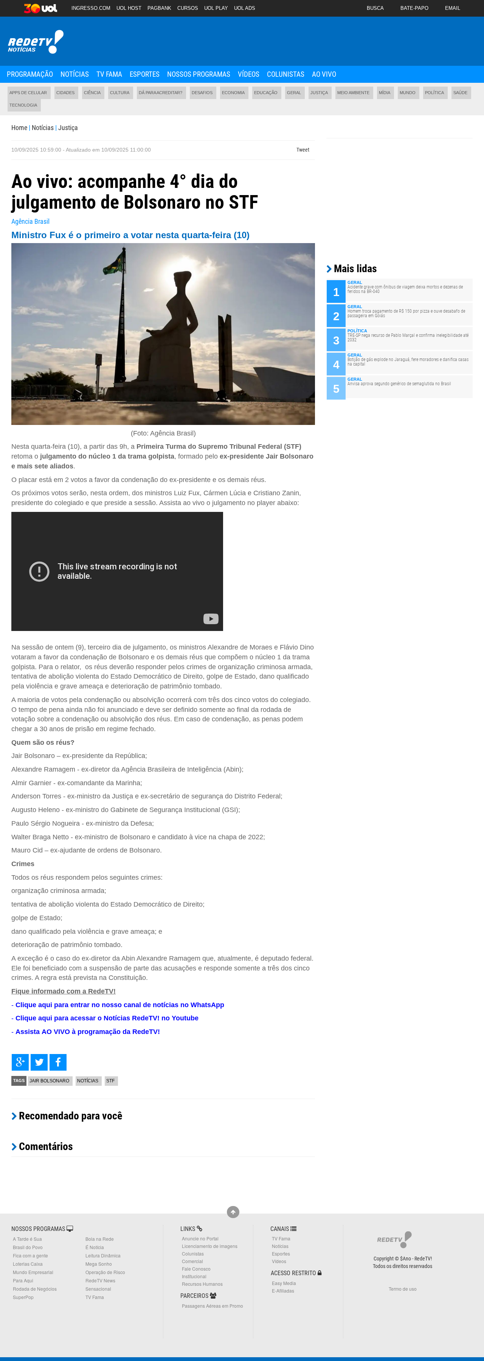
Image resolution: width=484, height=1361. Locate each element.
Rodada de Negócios (35, 1288)
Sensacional (98, 1288)
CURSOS (187, 8)
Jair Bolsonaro (49, 1081)
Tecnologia (23, 105)
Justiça (319, 92)
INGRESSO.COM (90, 8)
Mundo (408, 92)
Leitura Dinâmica (103, 1255)
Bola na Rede (99, 1238)
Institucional (194, 1276)
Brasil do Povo (28, 1247)
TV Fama (109, 74)
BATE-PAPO (414, 8)
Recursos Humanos (202, 1283)
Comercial (192, 1261)
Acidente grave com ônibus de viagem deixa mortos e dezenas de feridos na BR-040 (405, 289)
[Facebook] (58, 1062)
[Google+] (20, 1062)
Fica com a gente (30, 1255)
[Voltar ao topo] (233, 1212)
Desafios (202, 92)
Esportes (145, 74)
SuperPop (23, 1297)
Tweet (302, 150)
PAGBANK (159, 8)
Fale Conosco (196, 1268)
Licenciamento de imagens (209, 1246)
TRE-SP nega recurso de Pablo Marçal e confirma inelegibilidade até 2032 (407, 338)
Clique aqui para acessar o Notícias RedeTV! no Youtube (107, 1018)
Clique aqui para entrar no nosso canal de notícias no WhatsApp (120, 1005)
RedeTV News (100, 1280)
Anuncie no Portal (200, 1238)
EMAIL (452, 8)
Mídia (384, 92)
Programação (30, 74)
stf (110, 1081)
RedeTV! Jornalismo (35, 42)
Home (19, 128)
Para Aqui (23, 1280)
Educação (266, 92)
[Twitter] (39, 1062)
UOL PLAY (216, 8)
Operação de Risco (105, 1272)
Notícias (74, 74)
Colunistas (285, 74)
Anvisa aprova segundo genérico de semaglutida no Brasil (399, 383)
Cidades (65, 92)
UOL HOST (128, 8)
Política (434, 92)
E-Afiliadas (283, 1290)
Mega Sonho (98, 1263)
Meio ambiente (353, 92)
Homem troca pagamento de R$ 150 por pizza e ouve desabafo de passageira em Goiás (406, 313)
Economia (233, 92)
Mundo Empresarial (33, 1272)
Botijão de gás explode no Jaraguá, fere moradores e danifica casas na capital (407, 362)
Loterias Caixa (28, 1263)
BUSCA (375, 8)
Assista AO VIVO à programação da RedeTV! (88, 1031)
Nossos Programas (198, 74)
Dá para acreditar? (160, 92)
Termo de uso (403, 1288)
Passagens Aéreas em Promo (212, 1305)
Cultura (119, 92)
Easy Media (284, 1283)
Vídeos (248, 74)
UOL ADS (244, 8)
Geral (294, 92)
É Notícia (94, 1247)
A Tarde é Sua (27, 1238)
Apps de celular (28, 92)
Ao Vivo (324, 74)
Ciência (92, 92)
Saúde (460, 92)
